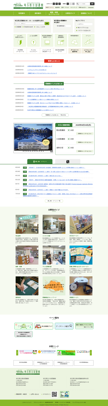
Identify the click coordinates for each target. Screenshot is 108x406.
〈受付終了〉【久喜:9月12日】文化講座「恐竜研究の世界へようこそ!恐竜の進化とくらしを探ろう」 (56, 167)
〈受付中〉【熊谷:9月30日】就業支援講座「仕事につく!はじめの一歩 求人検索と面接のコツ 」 (55, 180)
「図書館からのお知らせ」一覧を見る (55, 115)
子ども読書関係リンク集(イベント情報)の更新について (43, 99)
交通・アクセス (65, 7)
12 (43, 151)
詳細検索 (18, 27)
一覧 (54, 200)
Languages (91, 7)
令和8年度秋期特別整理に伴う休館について (39, 66)
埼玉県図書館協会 (83, 362)
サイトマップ (74, 7)
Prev (17, 352)
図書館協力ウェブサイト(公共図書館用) (43, 363)
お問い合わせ (35, 394)
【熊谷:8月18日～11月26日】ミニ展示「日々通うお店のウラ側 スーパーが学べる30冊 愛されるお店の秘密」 (59, 171)
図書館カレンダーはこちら (84, 133)
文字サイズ (49, 4)
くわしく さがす (40, 27)
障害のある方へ (82, 7)
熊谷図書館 (60, 130)
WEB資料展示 (75, 35)
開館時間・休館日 (21, 394)
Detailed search (28, 27)
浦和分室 (59, 148)
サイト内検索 (77, 3)
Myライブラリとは (83, 27)
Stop (51, 151)
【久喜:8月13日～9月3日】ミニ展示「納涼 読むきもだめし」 (45, 175)
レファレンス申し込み (88, 50)
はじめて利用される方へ (19, 36)
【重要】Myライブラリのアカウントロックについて (42, 73)
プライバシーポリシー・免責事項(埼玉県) (43, 402)
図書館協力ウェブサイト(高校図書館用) (64, 363)
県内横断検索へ (61, 26)
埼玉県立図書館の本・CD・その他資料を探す (29, 20)
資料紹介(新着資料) (61, 36)
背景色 (64, 4)
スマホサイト (47, 394)
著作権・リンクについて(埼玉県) (62, 402)
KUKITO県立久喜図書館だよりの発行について (40, 110)
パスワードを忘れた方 (84, 30)
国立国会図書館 (23, 362)
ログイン (80, 24)
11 (41, 151)
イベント (88, 35)
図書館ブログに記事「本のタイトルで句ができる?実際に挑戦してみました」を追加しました (53, 103)
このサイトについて (26, 402)
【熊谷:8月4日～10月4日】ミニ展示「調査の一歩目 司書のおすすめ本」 (48, 189)
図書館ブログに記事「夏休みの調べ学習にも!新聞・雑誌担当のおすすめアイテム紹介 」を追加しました (56, 96)
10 (39, 151)
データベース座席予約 (75, 50)
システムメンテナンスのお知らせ (36, 69)
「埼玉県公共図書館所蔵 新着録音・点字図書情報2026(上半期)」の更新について (50, 106)
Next (91, 352)
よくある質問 (33, 35)
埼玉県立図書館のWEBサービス (47, 36)
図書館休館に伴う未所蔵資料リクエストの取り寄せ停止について (45, 89)
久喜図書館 (60, 139)
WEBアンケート (50, 7)
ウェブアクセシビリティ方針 (79, 402)
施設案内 (57, 7)
